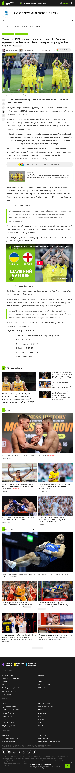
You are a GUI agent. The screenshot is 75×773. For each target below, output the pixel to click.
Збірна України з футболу (11, 710)
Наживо (8, 26)
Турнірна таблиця (27, 26)
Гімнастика (6, 719)
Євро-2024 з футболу (9, 716)
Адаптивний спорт (9, 707)
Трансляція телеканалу (11, 678)
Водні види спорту (9, 726)
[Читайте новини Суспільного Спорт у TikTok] (34, 752)
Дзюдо (41, 722)
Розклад (16, 26)
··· (54, 3)
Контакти (5, 735)
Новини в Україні (34, 33)
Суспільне (26, 762)
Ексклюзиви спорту (8, 33)
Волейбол (42, 688)
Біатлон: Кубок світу (10, 675)
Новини (38, 26)
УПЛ (39, 678)
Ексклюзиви (42, 3)
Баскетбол (42, 713)
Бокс (40, 716)
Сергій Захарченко (12, 50)
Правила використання (47, 738)
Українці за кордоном (10, 688)
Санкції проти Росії (9, 691)
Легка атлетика (44, 685)
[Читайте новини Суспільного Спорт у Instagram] (29, 752)
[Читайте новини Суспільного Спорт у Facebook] (3, 752)
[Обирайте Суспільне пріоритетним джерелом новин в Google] (3, 119)
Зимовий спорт (8, 713)
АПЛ (39, 691)
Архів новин (42, 735)
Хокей (40, 726)
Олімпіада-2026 (7, 694)
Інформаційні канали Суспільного (51, 741)
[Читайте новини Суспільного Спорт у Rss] (14, 752)
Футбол (44, 33)
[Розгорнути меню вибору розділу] (21, 3)
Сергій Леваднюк (29, 50)
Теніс (40, 681)
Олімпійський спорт (10, 722)
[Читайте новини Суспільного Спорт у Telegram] (19, 752)
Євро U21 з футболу (21, 33)
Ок (67, 766)
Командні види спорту (47, 707)
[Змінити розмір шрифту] (72, 50)
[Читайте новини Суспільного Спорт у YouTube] (9, 752)
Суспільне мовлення (10, 738)
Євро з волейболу (30, 3)
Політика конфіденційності (12, 741)
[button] (3, 100)
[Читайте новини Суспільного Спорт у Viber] (24, 752)
